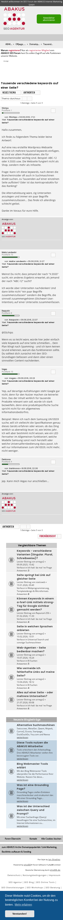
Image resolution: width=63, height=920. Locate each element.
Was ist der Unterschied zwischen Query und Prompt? (33, 810)
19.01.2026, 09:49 (25, 585)
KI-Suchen (32, 660)
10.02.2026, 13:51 (25, 636)
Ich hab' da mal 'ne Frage (40, 567)
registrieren (14, 50)
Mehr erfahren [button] (23, 904)
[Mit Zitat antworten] (53, 111)
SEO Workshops (35, 887)
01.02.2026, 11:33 (25, 616)
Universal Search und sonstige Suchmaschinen (32, 641)
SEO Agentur (15, 882)
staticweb (40, 582)
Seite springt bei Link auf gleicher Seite (33, 576)
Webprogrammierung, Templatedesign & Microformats (33, 590)
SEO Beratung (53, 887)
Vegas (4, 369)
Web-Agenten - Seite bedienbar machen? (31, 649)
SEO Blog (29, 882)
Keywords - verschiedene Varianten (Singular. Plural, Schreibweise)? (35, 554)
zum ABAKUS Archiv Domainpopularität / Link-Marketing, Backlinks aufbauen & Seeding (29, 849)
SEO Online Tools (45, 882)
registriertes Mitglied (39, 50)
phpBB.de (55, 870)
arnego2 (40, 561)
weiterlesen (22, 737)
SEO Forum (28, 1)
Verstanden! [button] (19, 913)
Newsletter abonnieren (49, 19)
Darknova (6, 459)
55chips (5, 108)
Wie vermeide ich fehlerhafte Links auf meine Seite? (36, 671)
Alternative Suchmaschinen (36, 725)
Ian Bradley (54, 859)
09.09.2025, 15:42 (25, 564)
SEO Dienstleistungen (12, 887)
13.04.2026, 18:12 (25, 681)
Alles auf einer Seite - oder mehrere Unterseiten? (35, 694)
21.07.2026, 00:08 (25, 702)
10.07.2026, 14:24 (25, 657)
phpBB (27, 864)
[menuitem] (60, 37)
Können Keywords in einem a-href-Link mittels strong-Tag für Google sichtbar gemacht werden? (35, 604)
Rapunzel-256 (42, 613)
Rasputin (6, 311)
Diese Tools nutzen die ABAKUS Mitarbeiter (32, 744)
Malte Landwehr (9, 252)
